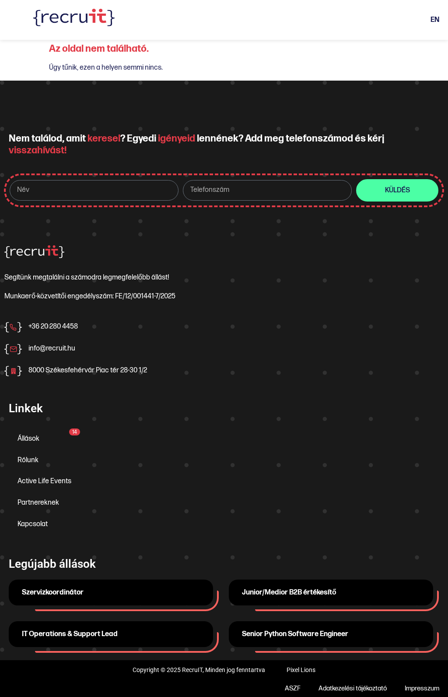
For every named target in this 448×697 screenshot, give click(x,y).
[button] (221, 20)
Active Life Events (44, 481)
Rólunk (28, 460)
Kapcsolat (33, 524)
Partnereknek (38, 503)
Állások (47, 436)
